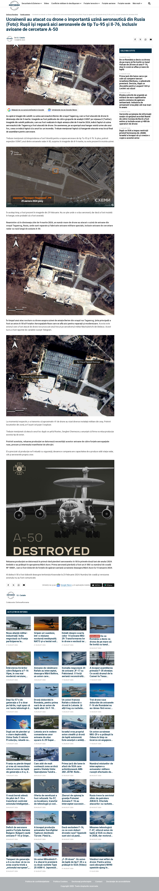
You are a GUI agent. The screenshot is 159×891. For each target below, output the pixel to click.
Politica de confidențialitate (37, 881)
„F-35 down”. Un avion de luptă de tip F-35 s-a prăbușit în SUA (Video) (74, 862)
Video (46, 3)
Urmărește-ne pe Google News (64, 110)
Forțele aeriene (108, 3)
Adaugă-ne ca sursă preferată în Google (28, 110)
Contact (98, 881)
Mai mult (137, 3)
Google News (66, 585)
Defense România (12, 14)
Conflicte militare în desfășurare (65, 3)
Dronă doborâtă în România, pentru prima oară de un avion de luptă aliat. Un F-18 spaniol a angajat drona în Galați (46, 704)
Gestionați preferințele (81, 881)
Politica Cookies (60, 881)
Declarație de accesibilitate (118, 881)
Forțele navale (124, 3)
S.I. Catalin (21, 38)
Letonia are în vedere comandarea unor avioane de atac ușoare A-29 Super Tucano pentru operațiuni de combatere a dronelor (45, 735)
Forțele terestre (91, 3)
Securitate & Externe (31, 3)
